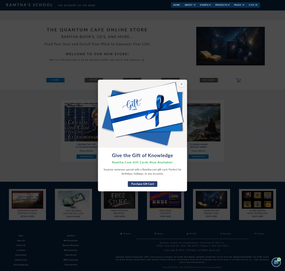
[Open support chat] (276, 262)
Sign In (253, 5)
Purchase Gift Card (142, 184)
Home (176, 5)
